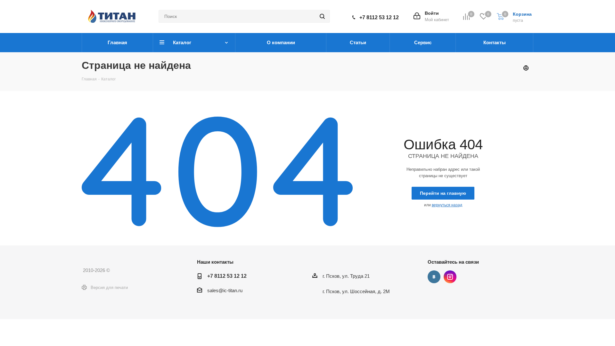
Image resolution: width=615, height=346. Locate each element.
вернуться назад (447, 205)
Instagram (450, 276)
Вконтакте (434, 276)
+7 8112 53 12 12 (379, 17)
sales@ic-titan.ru (224, 290)
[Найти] (322, 16)
